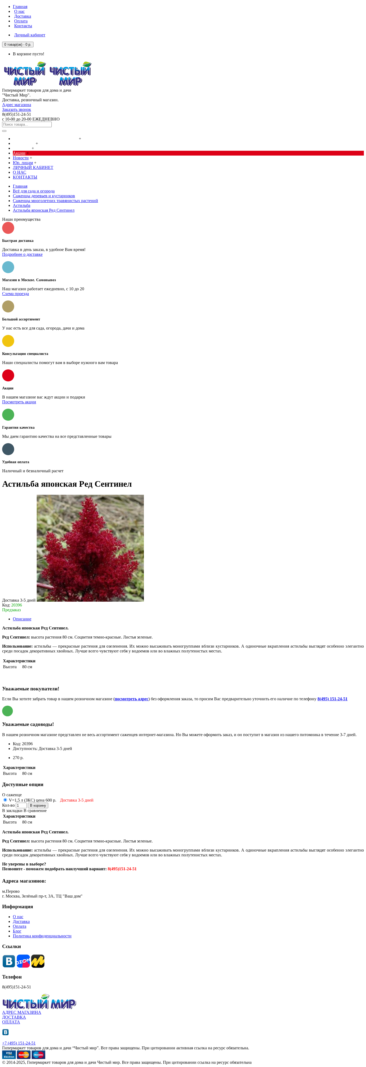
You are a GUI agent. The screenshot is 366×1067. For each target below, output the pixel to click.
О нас (18, 916)
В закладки (12, 810)
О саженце (12, 794)
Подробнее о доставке (22, 254)
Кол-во (8, 805)
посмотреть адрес (131, 699)
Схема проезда (15, 293)
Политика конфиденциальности (42, 936)
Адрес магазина (16, 104)
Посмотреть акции (19, 402)
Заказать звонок (16, 109)
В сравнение (35, 810)
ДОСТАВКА (14, 1017)
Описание (22, 619)
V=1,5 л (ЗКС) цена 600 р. (51, 800)
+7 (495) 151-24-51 (19, 1043)
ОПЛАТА (11, 1022)
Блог (17, 931)
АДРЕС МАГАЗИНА (21, 1012)
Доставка (21, 921)
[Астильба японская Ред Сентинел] (90, 600)
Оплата (19, 926)
